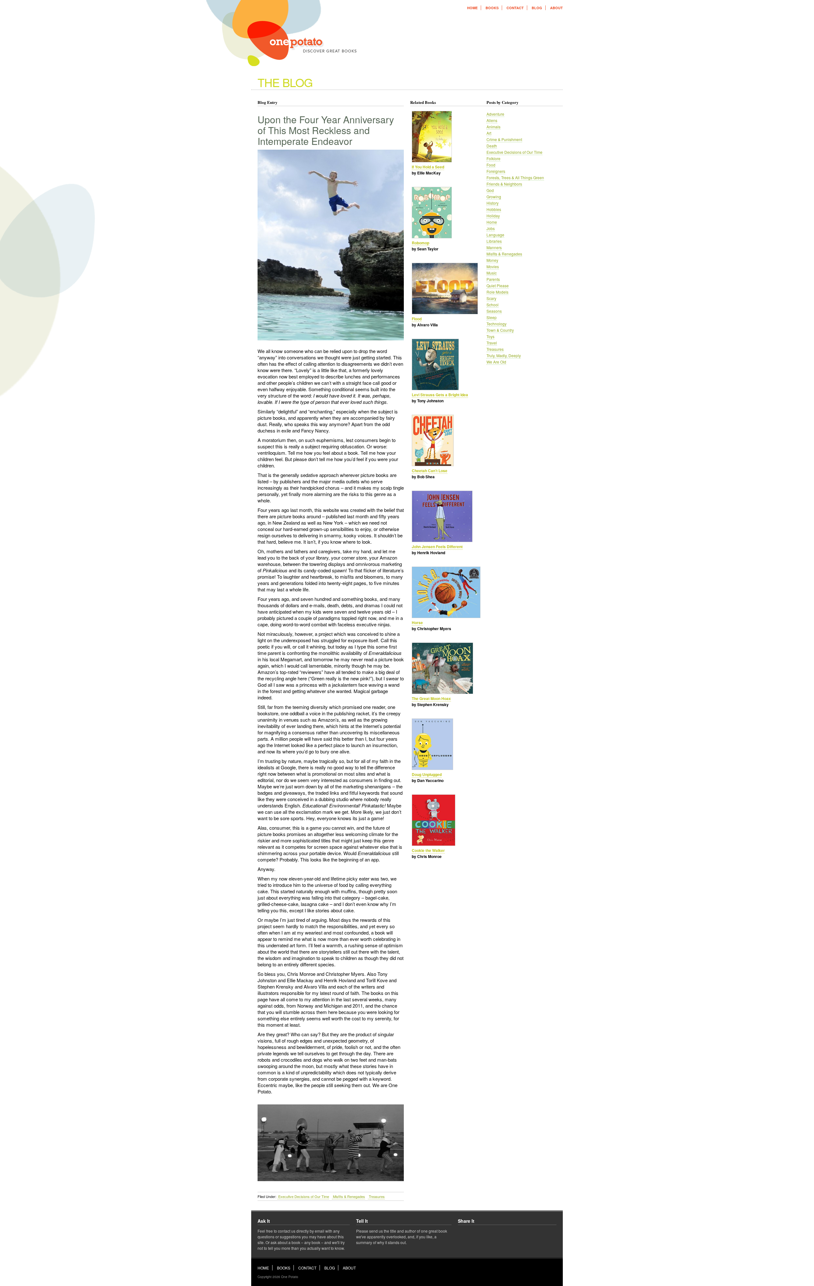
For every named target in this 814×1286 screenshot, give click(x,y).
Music (491, 273)
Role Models (497, 292)
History (492, 203)
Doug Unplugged (427, 774)
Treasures (376, 1196)
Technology (496, 323)
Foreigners (495, 171)
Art (488, 133)
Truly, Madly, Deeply (503, 355)
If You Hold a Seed (428, 167)
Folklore (493, 158)
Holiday (493, 215)
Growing (493, 196)
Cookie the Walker (428, 850)
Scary (491, 298)
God (490, 190)
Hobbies (493, 209)
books (492, 7)
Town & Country (500, 330)
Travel (491, 342)
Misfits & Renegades (348, 1196)
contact (515, 7)
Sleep (491, 317)
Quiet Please (497, 285)
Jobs (490, 228)
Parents (493, 279)
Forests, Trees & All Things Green (515, 177)
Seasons (494, 311)
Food (490, 164)
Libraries (494, 241)
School (492, 304)
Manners (494, 247)
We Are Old (496, 361)
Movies (492, 266)
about (556, 7)
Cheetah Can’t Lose (429, 470)
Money (492, 260)
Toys (490, 336)
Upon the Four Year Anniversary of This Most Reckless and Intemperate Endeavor (326, 130)
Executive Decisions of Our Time (303, 1196)
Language (495, 234)
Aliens (491, 120)
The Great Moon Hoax (431, 698)
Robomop (420, 243)
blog (537, 7)
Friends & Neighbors (504, 184)
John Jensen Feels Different (437, 546)
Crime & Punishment (504, 139)
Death (491, 145)
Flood (417, 319)
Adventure (495, 114)
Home (491, 222)
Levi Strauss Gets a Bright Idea (440, 395)
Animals (493, 126)
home (472, 7)
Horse (417, 622)
